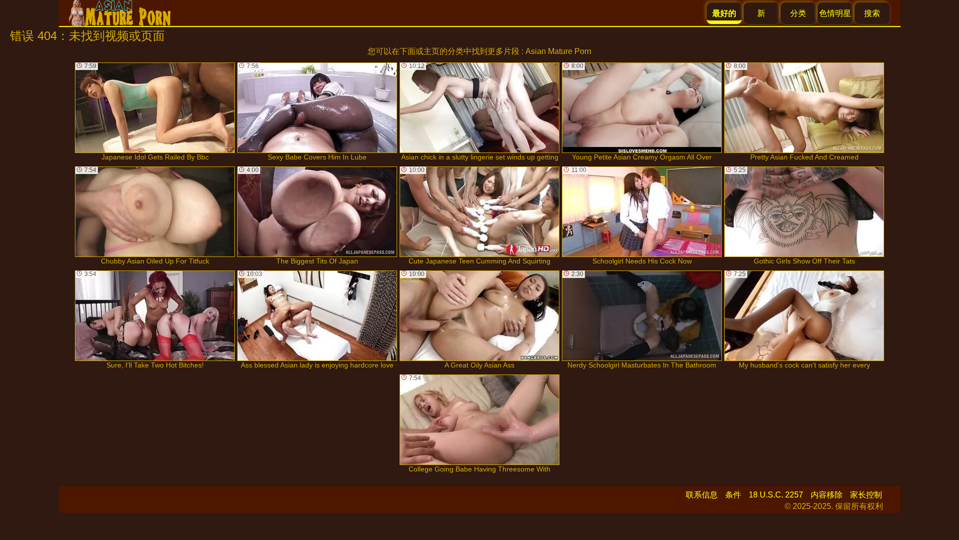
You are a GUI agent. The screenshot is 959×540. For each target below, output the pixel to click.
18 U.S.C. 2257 (776, 494)
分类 (798, 13)
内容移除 (827, 494)
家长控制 (866, 494)
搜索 (872, 13)
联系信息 (702, 494)
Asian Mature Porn (558, 51)
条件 (733, 494)
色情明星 (835, 13)
